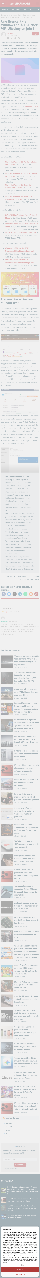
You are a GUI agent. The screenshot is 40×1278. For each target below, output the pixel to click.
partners (14, 1232)
